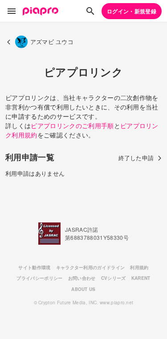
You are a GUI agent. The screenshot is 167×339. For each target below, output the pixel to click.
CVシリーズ (113, 278)
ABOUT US (83, 289)
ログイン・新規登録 (131, 11)
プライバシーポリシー (39, 278)
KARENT (141, 278)
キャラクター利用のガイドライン (90, 267)
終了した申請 (136, 157)
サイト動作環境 (34, 267)
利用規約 (139, 267)
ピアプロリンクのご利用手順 (72, 125)
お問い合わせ (82, 278)
